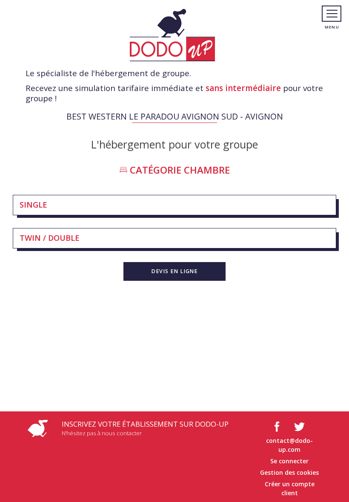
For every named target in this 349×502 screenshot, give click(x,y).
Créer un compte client (290, 488)
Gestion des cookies (289, 472)
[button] (174, 271)
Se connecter (289, 461)
